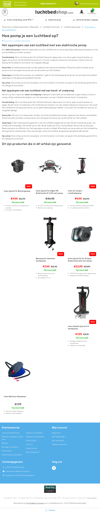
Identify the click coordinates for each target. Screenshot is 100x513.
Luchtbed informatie (51, 27)
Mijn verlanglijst (58, 440)
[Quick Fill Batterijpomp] (18, 166)
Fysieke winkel (31, 448)
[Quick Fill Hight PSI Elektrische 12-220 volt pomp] (50, 166)
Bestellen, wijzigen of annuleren (12, 438)
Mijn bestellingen (58, 436)
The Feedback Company (35, 503)
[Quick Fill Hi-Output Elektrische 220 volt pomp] (82, 234)
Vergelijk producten (59, 444)
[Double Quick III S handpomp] (82, 302)
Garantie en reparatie (34, 433)
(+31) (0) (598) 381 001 (14, 467)
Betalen (5, 443)
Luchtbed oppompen (72, 27)
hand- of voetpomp (33, 94)
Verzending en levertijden (12, 454)
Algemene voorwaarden (35, 436)
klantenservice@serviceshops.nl (18, 471)
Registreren (56, 433)
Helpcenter (34, 27)
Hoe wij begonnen (33, 452)
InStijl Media (91, 498)
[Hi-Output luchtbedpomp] (82, 166)
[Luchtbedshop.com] (7, 4)
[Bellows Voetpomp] (18, 371)
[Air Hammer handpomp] (50, 234)
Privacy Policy (31, 440)
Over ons (29, 444)
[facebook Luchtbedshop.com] (54, 468)
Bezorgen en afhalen (10, 447)
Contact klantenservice (10, 433)
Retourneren (7, 450)
